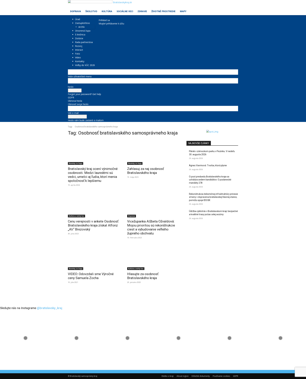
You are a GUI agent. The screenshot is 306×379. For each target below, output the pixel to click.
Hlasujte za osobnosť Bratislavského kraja (142, 276)
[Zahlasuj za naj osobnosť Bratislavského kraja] (153, 152)
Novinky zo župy (75, 163)
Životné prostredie (163, 11)
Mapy (183, 11)
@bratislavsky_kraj (49, 308)
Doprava (75, 11)
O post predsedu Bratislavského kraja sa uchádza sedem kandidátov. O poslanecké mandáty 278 (210, 179)
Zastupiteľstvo (82, 23)
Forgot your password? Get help (84, 94)
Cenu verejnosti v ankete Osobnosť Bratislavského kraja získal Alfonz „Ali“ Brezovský (93, 225)
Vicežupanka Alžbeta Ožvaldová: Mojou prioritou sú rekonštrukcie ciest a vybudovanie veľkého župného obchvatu (151, 227)
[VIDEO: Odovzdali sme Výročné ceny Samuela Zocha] (94, 257)
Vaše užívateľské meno (80, 76)
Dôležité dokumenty (201, 376)
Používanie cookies (221, 376)
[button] (234, 4)
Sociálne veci (125, 11)
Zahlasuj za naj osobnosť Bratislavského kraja (145, 171)
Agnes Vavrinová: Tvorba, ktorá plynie (208, 165)
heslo (70, 86)
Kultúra (107, 11)
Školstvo (91, 11)
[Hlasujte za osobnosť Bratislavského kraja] (153, 257)
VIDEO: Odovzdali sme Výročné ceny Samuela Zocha (91, 276)
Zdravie (142, 11)
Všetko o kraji (167, 376)
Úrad (77, 19)
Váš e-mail (73, 112)
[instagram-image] (25, 338)
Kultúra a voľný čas (76, 216)
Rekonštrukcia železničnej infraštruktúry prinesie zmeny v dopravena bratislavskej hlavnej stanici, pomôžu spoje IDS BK (213, 197)
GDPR (71, 97)
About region (183, 376)
